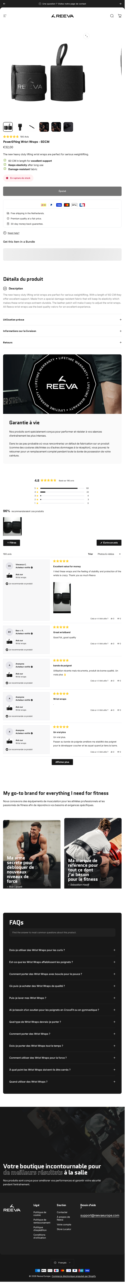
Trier (90, 554)
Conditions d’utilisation (39, 1236)
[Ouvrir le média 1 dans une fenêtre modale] (86, 36)
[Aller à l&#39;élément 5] (56, 127)
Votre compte (64, 1224)
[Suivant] (120, 3)
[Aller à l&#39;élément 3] (32, 127)
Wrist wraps (21, 577)
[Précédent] (4, 3)
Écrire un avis (112, 543)
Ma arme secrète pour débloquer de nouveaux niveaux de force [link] (20, 869)
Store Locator (64, 1229)
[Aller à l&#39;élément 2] (20, 127)
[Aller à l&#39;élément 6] (68, 127)
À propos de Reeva (63, 1218)
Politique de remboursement (41, 1221)
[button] (16, 136)
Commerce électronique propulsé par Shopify (74, 1276)
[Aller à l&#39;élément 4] (44, 127)
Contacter (62, 1212)
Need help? (13, 233)
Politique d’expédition (40, 1229)
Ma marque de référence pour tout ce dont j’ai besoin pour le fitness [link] (83, 869)
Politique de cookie (39, 1213)
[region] (12, 526)
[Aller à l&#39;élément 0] (8, 127)
